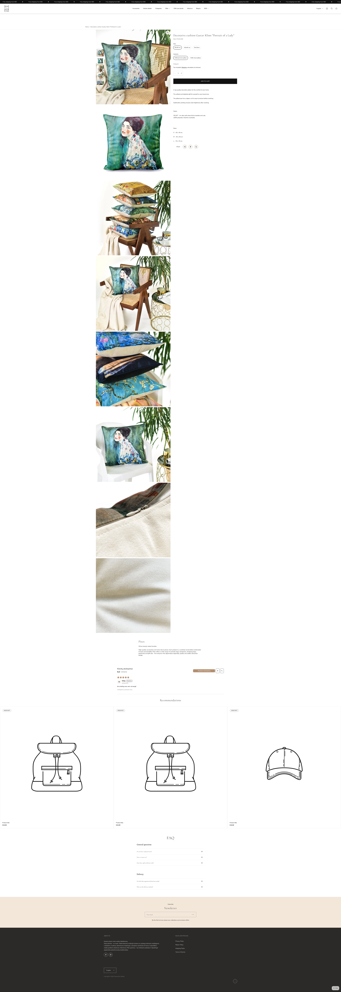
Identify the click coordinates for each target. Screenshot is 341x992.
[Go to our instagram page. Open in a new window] (111, 955)
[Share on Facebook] (190, 147)
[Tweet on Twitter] (196, 147)
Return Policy (179, 945)
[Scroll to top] (235, 981)
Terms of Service (180, 952)
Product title (6, 822)
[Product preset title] (57, 763)
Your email (150, 915)
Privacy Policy (179, 941)
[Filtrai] (218, 671)
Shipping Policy (180, 948)
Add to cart (205, 81)
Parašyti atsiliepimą (204, 671)
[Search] (332, 8)
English (319, 8)
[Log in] (327, 8)
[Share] (185, 147)
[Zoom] (168, 32)
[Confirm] (193, 914)
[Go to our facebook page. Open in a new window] (106, 955)
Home (87, 27)
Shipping (184, 67)
